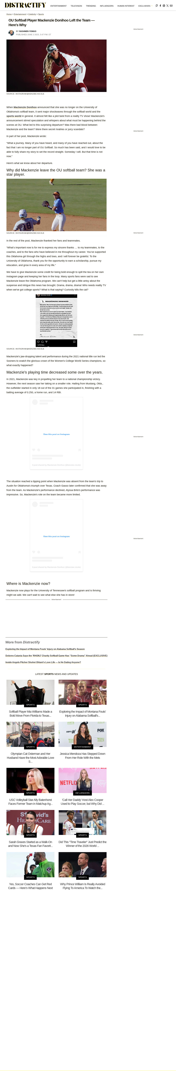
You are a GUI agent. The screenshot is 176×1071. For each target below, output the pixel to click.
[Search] (157, 5)
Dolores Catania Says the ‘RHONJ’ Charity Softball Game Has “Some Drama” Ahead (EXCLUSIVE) (56, 656)
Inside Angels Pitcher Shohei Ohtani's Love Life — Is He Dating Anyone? (43, 662)
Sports (41, 14)
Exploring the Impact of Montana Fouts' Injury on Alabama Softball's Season (45, 649)
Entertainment (58, 6)
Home (9, 14)
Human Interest (125, 6)
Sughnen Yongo (27, 31)
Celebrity (32, 14)
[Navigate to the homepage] (25, 5)
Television (76, 6)
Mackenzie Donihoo (25, 107)
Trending (91, 6)
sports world (13, 116)
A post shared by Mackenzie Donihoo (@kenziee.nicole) (56, 465)
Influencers (106, 6)
